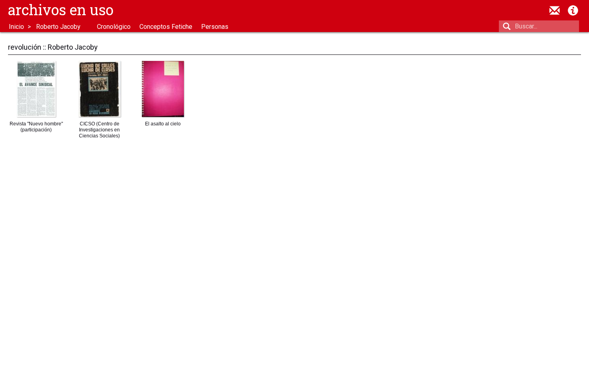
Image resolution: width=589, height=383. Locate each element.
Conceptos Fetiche (165, 26)
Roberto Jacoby (58, 26)
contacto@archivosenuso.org (555, 10)
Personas (214, 26)
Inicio (16, 26)
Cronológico (114, 26)
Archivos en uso (60, 9)
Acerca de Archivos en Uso (573, 10)
